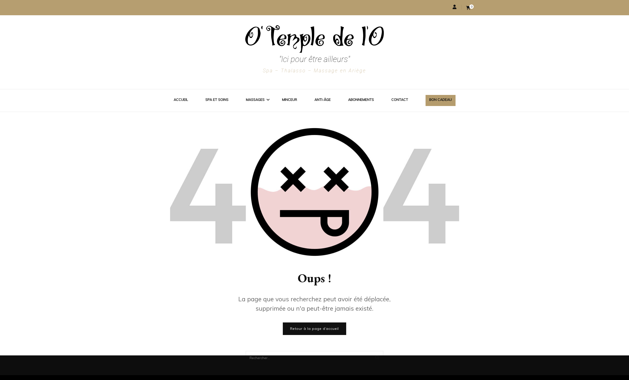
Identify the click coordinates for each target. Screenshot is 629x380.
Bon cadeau (440, 99)
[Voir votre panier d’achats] (468, 7)
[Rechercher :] (305, 358)
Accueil (181, 99)
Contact (399, 99)
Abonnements (361, 99)
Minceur (289, 99)
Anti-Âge (322, 99)
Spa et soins (217, 99)
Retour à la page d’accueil (314, 328)
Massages (255, 99)
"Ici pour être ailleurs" (314, 59)
